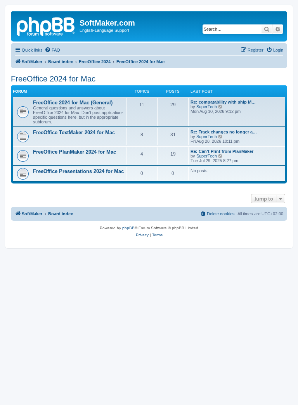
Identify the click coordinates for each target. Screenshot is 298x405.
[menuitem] (52, 50)
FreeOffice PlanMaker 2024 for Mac (74, 152)
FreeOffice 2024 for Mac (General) (73, 103)
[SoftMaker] (46, 25)
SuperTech (206, 106)
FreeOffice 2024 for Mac (53, 78)
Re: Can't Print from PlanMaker (222, 151)
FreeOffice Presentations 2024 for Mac (78, 171)
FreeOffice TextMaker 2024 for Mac (74, 132)
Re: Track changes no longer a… (224, 132)
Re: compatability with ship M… (223, 102)
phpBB (128, 228)
